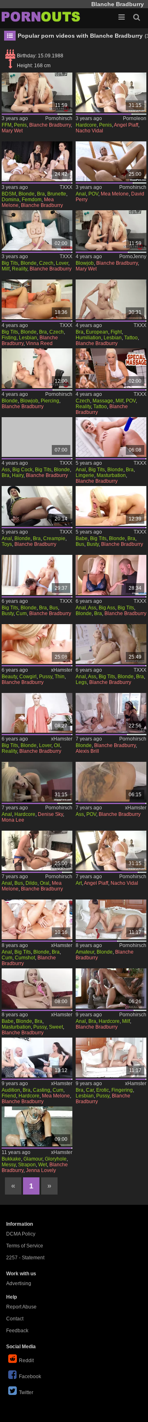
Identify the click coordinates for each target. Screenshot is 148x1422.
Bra (41, 194)
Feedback (17, 1330)
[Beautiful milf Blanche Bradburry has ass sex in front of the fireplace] (111, 988)
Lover (62, 263)
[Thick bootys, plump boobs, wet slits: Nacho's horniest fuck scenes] (111, 850)
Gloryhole (56, 1159)
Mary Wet (12, 131)
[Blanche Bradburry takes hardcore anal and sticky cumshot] (37, 919)
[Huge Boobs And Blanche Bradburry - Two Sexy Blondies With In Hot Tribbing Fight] (111, 299)
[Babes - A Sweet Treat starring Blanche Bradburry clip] (37, 988)
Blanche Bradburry (50, 125)
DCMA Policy (20, 1234)
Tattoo (131, 338)
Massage (102, 401)
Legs (81, 682)
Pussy (45, 676)
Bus (80, 544)
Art (79, 883)
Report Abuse (21, 1307)
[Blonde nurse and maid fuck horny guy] (111, 713)
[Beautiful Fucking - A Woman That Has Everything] (37, 644)
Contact (14, 1319)
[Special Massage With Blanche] (111, 368)
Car (90, 1090)
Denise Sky (50, 814)
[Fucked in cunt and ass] (111, 161)
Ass (6, 469)
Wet (42, 1165)
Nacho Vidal (89, 131)
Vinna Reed (39, 343)
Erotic (102, 1090)
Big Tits (10, 263)
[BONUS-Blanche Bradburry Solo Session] (111, 437)
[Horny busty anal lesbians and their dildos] (37, 850)
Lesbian (28, 338)
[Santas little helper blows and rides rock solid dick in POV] (111, 782)
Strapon (27, 1165)
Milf (5, 269)
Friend (9, 1096)
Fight (116, 332)
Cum (21, 613)
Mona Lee (13, 820)
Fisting (9, 338)
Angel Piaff (126, 125)
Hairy (17, 475)
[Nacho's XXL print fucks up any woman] (111, 92)
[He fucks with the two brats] (111, 230)
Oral (44, 883)
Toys (7, 544)
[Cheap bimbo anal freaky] (37, 782)
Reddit (26, 1360)
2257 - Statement (25, 1258)
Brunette (56, 194)
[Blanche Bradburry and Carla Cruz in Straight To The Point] (111, 1057)
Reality (19, 269)
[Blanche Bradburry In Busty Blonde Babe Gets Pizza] (111, 506)
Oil (57, 745)
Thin (60, 676)
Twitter (26, 1392)
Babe (82, 538)
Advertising (18, 1283)
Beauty (9, 676)
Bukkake (11, 1159)
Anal (81, 194)
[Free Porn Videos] (41, 16)
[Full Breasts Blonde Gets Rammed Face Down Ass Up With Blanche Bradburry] (37, 437)
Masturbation (111, 475)
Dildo (31, 883)
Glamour (32, 1159)
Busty (93, 544)
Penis (20, 125)
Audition (11, 1090)
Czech (46, 263)
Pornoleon (134, 118)
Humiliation (88, 338)
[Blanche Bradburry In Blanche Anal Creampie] (37, 506)
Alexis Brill (87, 751)
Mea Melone (115, 194)
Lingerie (85, 475)
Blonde (26, 194)
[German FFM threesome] (37, 92)
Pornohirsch (58, 118)
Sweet (56, 1027)
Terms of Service (24, 1246)
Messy (9, 1165)
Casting (41, 1090)
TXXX (66, 187)
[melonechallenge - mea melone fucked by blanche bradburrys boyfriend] (37, 1057)
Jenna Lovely (41, 1170)
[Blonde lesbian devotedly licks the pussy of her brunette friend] (111, 919)
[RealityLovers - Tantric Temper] (37, 713)
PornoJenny (132, 256)
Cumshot (25, 958)
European (97, 332)
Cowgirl (28, 676)
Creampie (54, 538)
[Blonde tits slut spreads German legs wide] (37, 368)
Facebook (30, 1376)
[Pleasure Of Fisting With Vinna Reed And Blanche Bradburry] (37, 299)
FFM (7, 125)
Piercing (50, 401)
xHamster (61, 670)
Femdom (32, 199)
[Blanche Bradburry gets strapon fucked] (37, 1126)
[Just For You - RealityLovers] (37, 230)
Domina (10, 199)
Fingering (122, 1090)
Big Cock (22, 469)
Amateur (85, 952)
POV (93, 194)
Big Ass (107, 608)
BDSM (9, 194)
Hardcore (86, 125)
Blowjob (85, 263)
